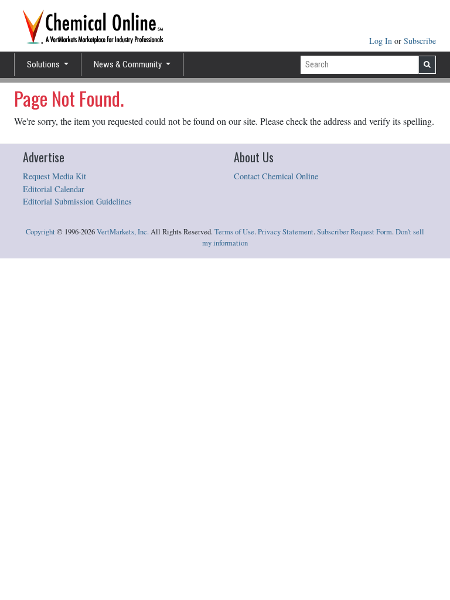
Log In (381, 40)
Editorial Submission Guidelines (77, 201)
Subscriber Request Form (354, 232)
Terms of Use (234, 232)
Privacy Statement (285, 232)
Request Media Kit (54, 176)
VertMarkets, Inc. (123, 232)
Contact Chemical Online (276, 176)
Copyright (40, 232)
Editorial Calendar (53, 189)
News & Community (128, 64)
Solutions (44, 64)
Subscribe (420, 40)
